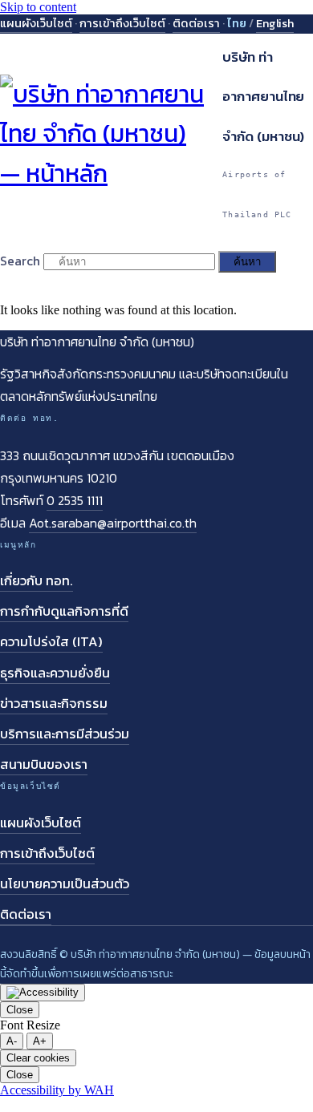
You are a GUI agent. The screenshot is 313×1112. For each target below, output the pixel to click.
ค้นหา (247, 262)
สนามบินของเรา (43, 764)
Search (20, 260)
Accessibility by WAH (57, 1090)
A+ (40, 1041)
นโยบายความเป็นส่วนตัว (64, 884)
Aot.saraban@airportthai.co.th (113, 522)
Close (19, 1010)
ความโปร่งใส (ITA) (51, 642)
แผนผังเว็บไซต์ (36, 23)
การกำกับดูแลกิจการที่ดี (64, 611)
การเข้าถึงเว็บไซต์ (122, 23)
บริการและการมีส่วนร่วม (64, 734)
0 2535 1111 (75, 500)
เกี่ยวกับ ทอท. (36, 581)
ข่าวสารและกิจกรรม (54, 703)
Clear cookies (38, 1058)
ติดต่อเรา (196, 23)
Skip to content (38, 7)
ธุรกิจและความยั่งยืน (55, 673)
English (275, 23)
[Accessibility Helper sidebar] (42, 992)
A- (11, 1041)
